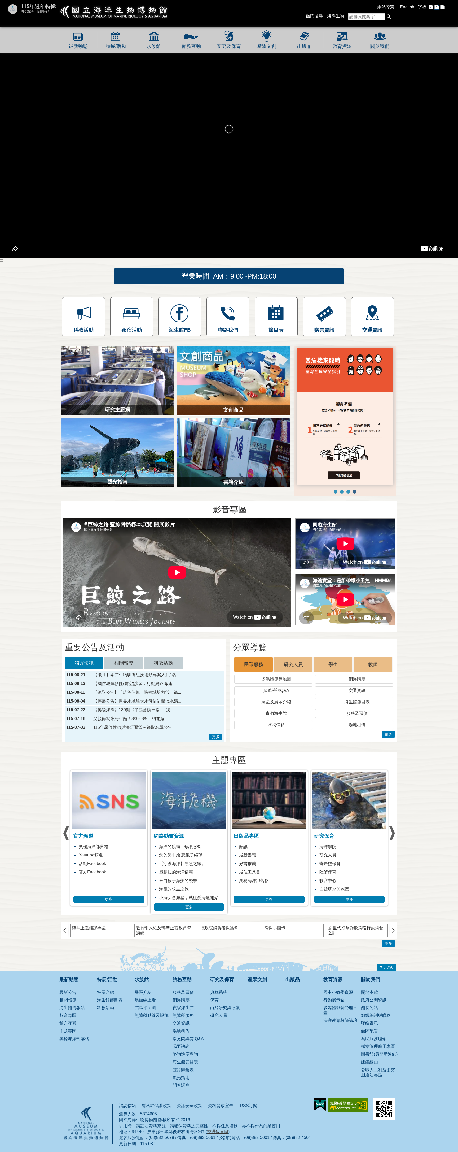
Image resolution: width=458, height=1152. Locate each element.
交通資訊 (357, 690)
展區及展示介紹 (276, 702)
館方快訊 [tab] (84, 663)
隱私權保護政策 (156, 1105)
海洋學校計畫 (332, 855)
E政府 (320, 1104)
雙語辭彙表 (183, 1070)
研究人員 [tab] (293, 664)
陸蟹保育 (247, 872)
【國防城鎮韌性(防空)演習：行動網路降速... (134, 684)
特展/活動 (116, 46)
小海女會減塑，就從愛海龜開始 (108, 897)
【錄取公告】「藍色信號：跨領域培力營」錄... (137, 692)
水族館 (154, 46)
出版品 (304, 46)
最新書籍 (167, 855)
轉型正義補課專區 (89, 928)
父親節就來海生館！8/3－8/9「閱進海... (130, 719)
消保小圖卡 (274, 928)
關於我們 (379, 46)
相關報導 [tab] (123, 663)
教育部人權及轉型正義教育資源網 (163, 931)
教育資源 (342, 46)
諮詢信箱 (276, 724)
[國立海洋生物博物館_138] (345, 416)
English (407, 7)
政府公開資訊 (373, 1000)
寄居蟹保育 (249, 863)
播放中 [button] (305, 353)
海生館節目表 (357, 702)
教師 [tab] (373, 664)
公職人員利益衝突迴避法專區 (378, 1072)
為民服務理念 (373, 1039)
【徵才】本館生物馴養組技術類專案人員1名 (134, 675)
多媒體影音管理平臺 (340, 1010)
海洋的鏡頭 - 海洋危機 (99, 846)
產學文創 (266, 46)
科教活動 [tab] (163, 663)
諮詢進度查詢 (185, 1054)
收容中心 (247, 880)
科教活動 (105, 1007)
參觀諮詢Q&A (276, 690)
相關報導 (67, 1000)
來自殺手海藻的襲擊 (98, 880)
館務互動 (191, 46)
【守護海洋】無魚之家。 (102, 863)
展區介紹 (143, 992)
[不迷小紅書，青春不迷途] (348, 492)
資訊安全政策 (189, 1105)
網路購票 (357, 679)
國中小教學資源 (338, 992)
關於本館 (369, 992)
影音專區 (67, 1015)
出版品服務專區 (334, 863)
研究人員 (247, 855)
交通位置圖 (217, 1131)
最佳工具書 (169, 872)
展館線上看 (145, 1000)
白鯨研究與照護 (254, 889)
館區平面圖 (145, 1007)
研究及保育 (229, 46)
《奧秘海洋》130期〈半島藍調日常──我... (133, 710)
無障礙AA (348, 1105)
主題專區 (67, 1031)
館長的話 (369, 1007)
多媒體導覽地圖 (276, 679)
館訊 (163, 846)
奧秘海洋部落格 (174, 880)
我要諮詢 (181, 1046)
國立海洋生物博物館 (114, 12)
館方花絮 (67, 1023)
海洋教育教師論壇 (340, 1020)
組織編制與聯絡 (376, 1015)
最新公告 (67, 992)
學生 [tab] (333, 664)
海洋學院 (247, 846)
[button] (389, 17)
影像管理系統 (332, 872)
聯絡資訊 (369, 1023)
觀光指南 (181, 1077)
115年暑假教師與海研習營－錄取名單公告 (132, 727)
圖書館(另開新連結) (379, 1054)
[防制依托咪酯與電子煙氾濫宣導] (335, 492)
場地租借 (357, 724)
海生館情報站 (72, 1007)
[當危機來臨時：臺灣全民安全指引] (354, 492)
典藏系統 (218, 992)
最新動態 (78, 46)
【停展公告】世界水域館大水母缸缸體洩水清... (137, 701)
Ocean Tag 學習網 (336, 846)
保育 (214, 1000)
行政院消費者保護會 (219, 928)
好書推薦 (167, 863)
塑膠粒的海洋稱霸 (96, 872)
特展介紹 (105, 992)
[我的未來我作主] (342, 492)
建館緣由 (369, 1062)
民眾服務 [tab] (253, 664)
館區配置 (369, 1031)
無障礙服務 (183, 1015)
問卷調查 (181, 1085)
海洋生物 (335, 16)
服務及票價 (357, 713)
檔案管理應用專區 (378, 1046)
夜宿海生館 (276, 713)
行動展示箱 (334, 1000)
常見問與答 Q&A (188, 1039)
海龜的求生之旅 (93, 889)
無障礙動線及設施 (152, 1015)
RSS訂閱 (248, 1105)
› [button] (66, 833)
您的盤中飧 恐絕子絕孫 (100, 855)
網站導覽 (385, 7)
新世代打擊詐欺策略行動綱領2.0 (356, 930)
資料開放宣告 (221, 1105)
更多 (215, 737)
